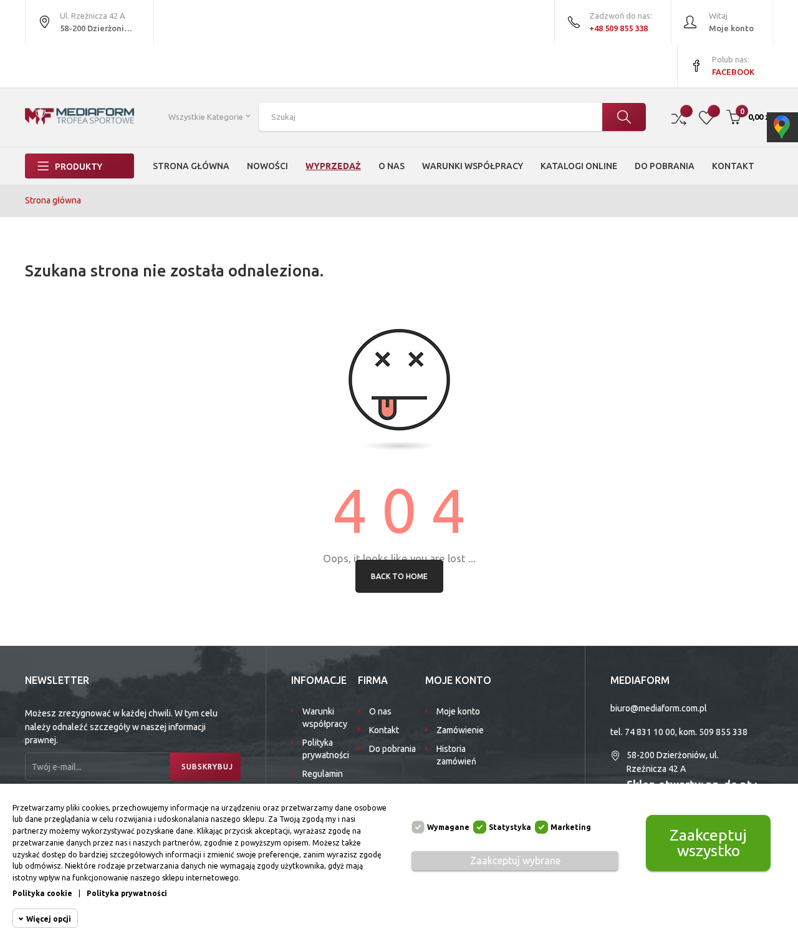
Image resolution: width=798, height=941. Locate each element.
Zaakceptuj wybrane (515, 860)
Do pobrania (392, 749)
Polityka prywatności (325, 749)
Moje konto (458, 711)
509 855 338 (723, 732)
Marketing (570, 827)
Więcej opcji (48, 919)
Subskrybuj (207, 767)
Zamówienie (460, 730)
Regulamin (322, 774)
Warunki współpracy (324, 717)
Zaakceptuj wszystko (708, 842)
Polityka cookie (42, 893)
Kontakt (384, 730)
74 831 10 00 (650, 732)
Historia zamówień (456, 755)
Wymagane (448, 827)
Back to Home (399, 576)
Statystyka (510, 827)
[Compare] (679, 117)
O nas (380, 711)
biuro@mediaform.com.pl (658, 708)
